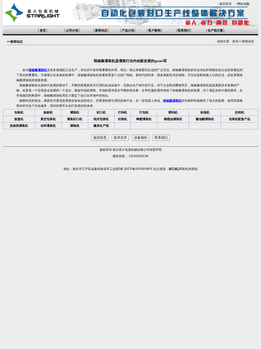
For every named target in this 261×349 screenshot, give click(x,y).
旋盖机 (18, 119)
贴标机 (48, 112)
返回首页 (225, 4)
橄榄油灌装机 (173, 119)
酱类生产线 (101, 125)
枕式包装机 (101, 119)
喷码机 (173, 112)
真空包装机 (48, 119)
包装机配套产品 (239, 119)
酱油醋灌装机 (205, 119)
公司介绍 (72, 30)
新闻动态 (101, 30)
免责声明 (155, 150)
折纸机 (239, 112)
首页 (43, 30)
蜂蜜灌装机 (144, 119)
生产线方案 (215, 30)
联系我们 (184, 30)
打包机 (144, 112)
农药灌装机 (48, 125)
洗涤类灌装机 (19, 125)
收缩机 (205, 112)
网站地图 (243, 4)
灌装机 (74, 112)
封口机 (101, 112)
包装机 (18, 112)
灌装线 (74, 125)
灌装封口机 (74, 119)
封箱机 (122, 119)
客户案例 (154, 30)
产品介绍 (128, 30)
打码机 (122, 112)
